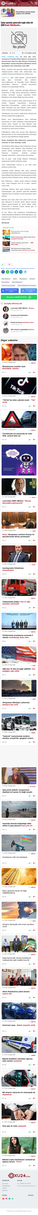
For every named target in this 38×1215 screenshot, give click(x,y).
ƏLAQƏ (4, 1188)
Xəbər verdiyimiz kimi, (10, 56)
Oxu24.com (5, 77)
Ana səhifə (5, 1183)
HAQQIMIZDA (6, 1186)
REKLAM (4, 1190)
